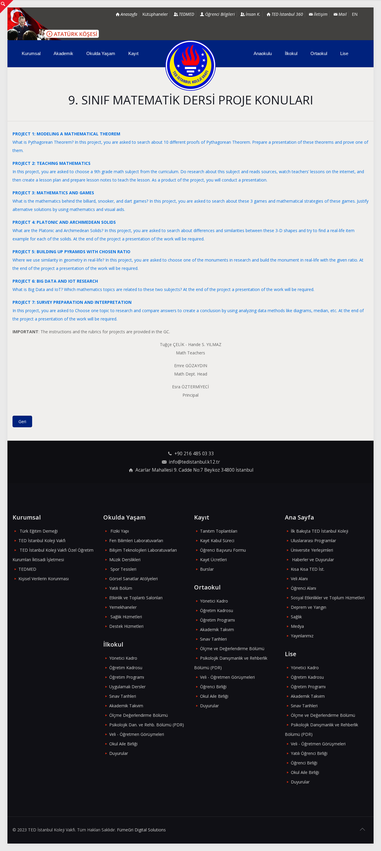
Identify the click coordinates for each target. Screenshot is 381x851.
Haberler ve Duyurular (313, 559)
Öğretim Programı (126, 677)
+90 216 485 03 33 (194, 453)
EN (354, 14)
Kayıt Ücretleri (213, 559)
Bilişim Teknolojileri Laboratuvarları (143, 550)
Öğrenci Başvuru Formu (223, 550)
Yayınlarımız (302, 636)
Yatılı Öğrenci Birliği (309, 753)
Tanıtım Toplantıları (218, 531)
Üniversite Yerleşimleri (312, 550)
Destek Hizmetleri (126, 626)
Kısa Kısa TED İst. (307, 569)
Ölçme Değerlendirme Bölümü (138, 715)
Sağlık (296, 617)
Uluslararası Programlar (313, 540)
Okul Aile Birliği (123, 744)
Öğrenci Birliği (213, 686)
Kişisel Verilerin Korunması (43, 578)
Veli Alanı (299, 578)
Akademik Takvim (126, 705)
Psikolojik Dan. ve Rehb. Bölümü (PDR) (146, 725)
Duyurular (118, 753)
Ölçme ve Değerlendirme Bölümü (232, 648)
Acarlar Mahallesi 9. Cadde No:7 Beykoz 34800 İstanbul (194, 470)
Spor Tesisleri (123, 569)
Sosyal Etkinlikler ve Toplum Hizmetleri (328, 597)
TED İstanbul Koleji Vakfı (41, 540)
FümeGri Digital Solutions (141, 830)
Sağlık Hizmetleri (126, 617)
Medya (297, 626)
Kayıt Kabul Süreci (217, 540)
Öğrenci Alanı (303, 588)
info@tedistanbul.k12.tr (194, 462)
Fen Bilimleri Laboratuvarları (136, 540)
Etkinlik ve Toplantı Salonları (136, 597)
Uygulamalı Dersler (127, 686)
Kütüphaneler (155, 14)
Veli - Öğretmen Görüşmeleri (136, 734)
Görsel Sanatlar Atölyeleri (133, 578)
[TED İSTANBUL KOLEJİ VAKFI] (190, 65)
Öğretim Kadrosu (125, 667)
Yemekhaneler (123, 607)
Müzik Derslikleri (124, 559)
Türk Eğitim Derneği (39, 531)
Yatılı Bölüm (120, 588)
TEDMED (27, 569)
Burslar (207, 569)
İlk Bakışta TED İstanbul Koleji (319, 531)
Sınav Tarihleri (122, 696)
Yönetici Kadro (123, 658)
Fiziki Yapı (119, 531)
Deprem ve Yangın (308, 607)
